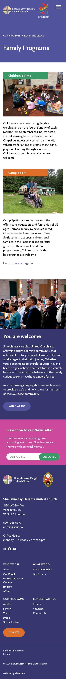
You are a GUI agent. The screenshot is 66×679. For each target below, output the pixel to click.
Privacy (6, 654)
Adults (7, 604)
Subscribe (49, 456)
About (7, 569)
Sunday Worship (42, 569)
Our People (9, 574)
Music (6, 617)
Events (37, 604)
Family (7, 608)
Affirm (6, 591)
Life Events (39, 574)
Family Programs (34, 35)
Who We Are (11, 564)
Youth (6, 613)
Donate (14, 632)
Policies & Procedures (14, 650)
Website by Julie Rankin (14, 673)
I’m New (7, 586)
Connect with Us (44, 598)
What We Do (17, 406)
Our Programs (12, 35)
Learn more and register (18, 263)
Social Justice (11, 622)
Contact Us (39, 613)
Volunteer (38, 608)
